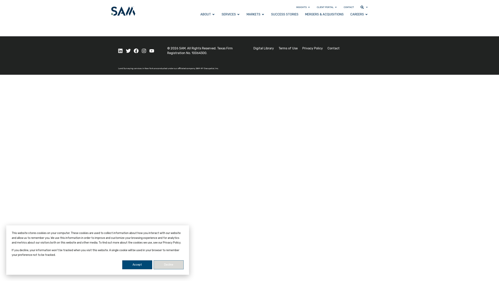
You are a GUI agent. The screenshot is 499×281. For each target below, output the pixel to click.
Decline (168, 264)
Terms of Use (288, 48)
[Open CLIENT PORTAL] (336, 7)
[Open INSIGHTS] (309, 7)
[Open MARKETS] (263, 14)
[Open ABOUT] (213, 14)
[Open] (367, 7)
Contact (333, 48)
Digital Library (263, 48)
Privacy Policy (312, 48)
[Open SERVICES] (238, 14)
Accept (137, 264)
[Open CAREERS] (366, 14)
